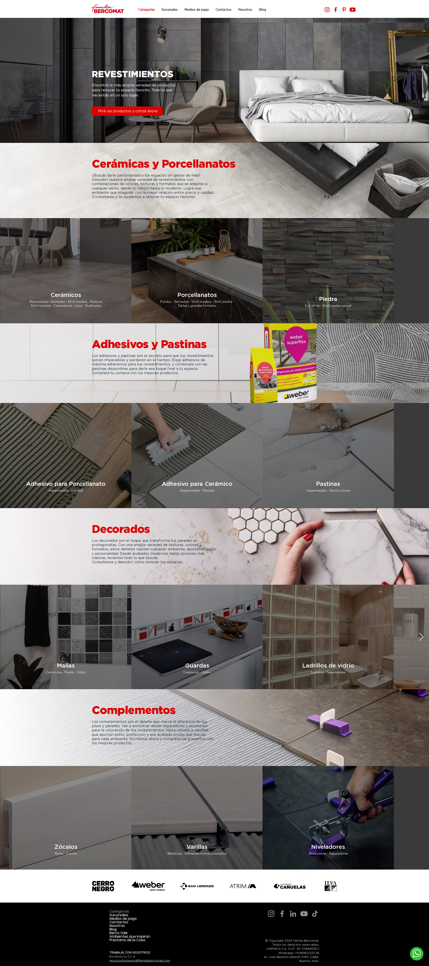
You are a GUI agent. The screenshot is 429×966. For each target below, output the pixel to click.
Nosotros (117, 926)
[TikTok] (315, 913)
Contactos (118, 922)
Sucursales (118, 915)
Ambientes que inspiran (129, 936)
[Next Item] (421, 637)
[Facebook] (335, 9)
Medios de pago (123, 918)
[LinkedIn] (293, 913)
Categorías (119, 911)
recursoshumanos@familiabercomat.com (139, 960)
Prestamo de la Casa (127, 940)
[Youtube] (352, 9)
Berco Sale (118, 933)
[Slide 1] (214, 131)
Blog (113, 929)
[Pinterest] (344, 9)
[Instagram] (327, 9)
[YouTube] (304, 913)
